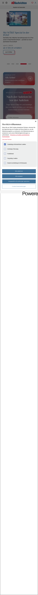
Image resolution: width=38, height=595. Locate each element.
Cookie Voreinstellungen (19, 186)
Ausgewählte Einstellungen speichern (19, 181)
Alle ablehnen (19, 171)
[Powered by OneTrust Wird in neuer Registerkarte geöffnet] (29, 192)
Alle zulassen (19, 176)
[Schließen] (36, 121)
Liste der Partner (7, 139)
